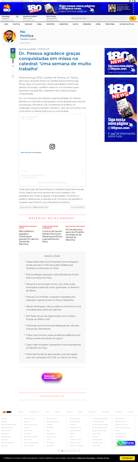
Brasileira (50, 424)
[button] (93, 458)
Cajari (71, 436)
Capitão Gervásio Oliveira (123, 427)
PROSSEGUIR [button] (127, 458)
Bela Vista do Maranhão (9, 424)
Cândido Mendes (97, 442)
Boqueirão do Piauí (53, 421)
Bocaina (26, 427)
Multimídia (92, 412)
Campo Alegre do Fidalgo (100, 424)
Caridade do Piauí (120, 436)
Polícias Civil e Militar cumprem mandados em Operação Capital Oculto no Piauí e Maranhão (50, 298)
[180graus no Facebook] (132, 1)
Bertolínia (5, 445)
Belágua (4, 421)
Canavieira (95, 436)
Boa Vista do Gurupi (30, 424)
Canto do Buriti (119, 418)
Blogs (75, 24)
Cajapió (72, 433)
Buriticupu (50, 445)
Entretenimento (34, 412)
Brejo (48, 430)
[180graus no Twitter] (130, 1)
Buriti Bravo (51, 442)
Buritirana (73, 424)
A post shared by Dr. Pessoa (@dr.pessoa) (52, 182)
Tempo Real (110, 24)
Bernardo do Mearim (8, 442)
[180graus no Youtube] (135, 1)
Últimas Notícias (127, 24)
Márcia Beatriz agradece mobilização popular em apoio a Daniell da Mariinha (29, 235)
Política (16, 24)
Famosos (28, 24)
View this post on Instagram (31, 152)
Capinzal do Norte (120, 421)
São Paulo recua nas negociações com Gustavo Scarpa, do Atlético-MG (50, 318)
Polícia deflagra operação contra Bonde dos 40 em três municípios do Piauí (52, 276)
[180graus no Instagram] (127, 1)
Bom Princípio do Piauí (31, 442)
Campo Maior (96, 433)
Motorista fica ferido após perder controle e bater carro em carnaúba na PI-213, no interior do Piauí (52, 356)
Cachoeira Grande (75, 430)
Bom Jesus (27, 433)
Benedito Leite (6, 436)
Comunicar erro (77, 207)
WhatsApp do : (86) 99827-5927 (35, 207)
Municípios (63, 24)
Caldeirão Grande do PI (77, 445)
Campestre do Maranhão (100, 418)
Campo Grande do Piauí (99, 427)
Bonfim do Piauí (52, 418)
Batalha (4, 418)
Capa (6, 24)
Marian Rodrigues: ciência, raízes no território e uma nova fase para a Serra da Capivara (53, 308)
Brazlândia (50, 427)
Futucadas (118, 412)
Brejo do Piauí (51, 436)
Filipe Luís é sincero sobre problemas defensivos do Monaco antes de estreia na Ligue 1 (53, 337)
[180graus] (7, 8)
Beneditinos (5, 433)
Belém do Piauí (6, 430)
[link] (12, 50)
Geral (39, 24)
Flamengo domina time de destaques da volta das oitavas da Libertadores (52, 327)
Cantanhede (96, 445)
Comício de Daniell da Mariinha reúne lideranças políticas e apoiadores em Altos (52, 234)
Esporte (57, 412)
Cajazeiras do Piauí (75, 439)
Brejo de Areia (51, 433)
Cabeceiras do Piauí (76, 427)
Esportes (51, 24)
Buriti (48, 439)
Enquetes (130, 412)
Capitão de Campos (121, 424)
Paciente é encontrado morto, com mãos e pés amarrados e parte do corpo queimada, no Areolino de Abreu (52, 287)
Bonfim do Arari (29, 445)
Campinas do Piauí (98, 421)
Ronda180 (87, 24)
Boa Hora (27, 421)
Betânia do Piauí (29, 418)
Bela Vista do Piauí (7, 427)
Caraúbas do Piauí (120, 433)
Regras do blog (25, 43)
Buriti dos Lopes (74, 418)
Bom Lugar (27, 439)
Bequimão (5, 439)
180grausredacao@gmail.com (19, 1)
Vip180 (98, 24)
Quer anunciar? (37, 1)
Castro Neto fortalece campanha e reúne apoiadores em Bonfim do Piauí (123, 7)
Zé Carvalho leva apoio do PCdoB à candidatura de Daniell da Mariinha (75, 233)
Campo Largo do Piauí (99, 430)
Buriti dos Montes (75, 421)
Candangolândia (97, 439)
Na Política (27, 34)
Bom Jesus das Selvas (30, 436)
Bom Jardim (28, 430)
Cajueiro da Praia (75, 442)
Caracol (117, 430)
